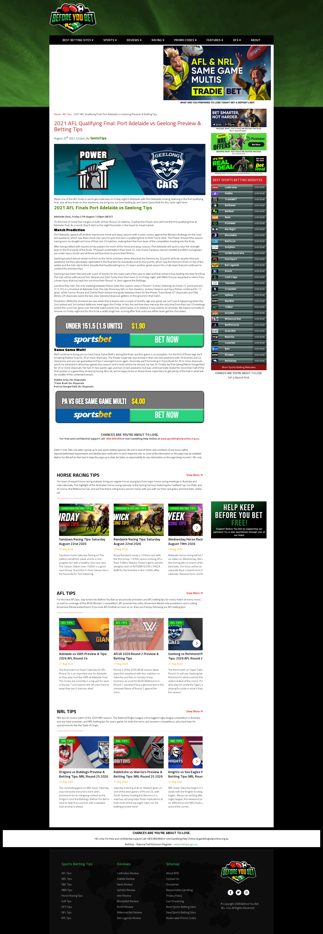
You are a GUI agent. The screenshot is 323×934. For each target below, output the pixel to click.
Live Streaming (175, 901)
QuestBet (230, 331)
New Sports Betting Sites (181, 912)
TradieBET (231, 199)
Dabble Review (126, 879)
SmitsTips (98, 138)
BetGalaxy (230, 361)
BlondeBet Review (128, 901)
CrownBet (230, 289)
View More (193, 475)
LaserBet (230, 343)
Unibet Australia (234, 253)
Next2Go (229, 337)
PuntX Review (125, 907)
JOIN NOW (259, 187)
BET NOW (167, 340)
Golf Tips (66, 901)
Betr (227, 349)
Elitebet (229, 355)
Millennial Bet (233, 319)
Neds (228, 217)
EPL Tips (66, 918)
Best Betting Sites (77, 40)
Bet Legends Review (129, 918)
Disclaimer (172, 884)
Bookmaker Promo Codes (181, 918)
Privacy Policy (174, 895)
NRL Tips (66, 879)
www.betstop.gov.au (185, 844)
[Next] (197, 528)
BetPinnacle (232, 325)
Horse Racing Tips (72, 895)
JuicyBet (229, 313)
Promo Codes (184, 40)
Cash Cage (231, 277)
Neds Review (125, 884)
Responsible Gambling (179, 890)
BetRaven (230, 205)
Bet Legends (232, 265)
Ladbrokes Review (128, 873)
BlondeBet (231, 235)
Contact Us (172, 879)
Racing (157, 40)
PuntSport (231, 259)
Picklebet (230, 223)
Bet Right (230, 229)
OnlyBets (230, 247)
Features (214, 40)
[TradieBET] (239, 131)
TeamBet (230, 283)
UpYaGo (229, 295)
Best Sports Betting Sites (181, 907)
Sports (109, 40)
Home (57, 114)
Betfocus (230, 241)
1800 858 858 (113, 438)
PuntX (228, 271)
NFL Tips (66, 912)
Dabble (229, 193)
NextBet (229, 301)
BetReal (229, 211)
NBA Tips (66, 890)
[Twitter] (238, 892)
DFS (236, 40)
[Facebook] (230, 892)
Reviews (133, 40)
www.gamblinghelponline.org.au (180, 438)
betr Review (124, 895)
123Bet (229, 307)
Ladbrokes (231, 187)
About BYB (172, 873)
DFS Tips (66, 907)
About (255, 40)
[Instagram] (246, 892)
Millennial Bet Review (129, 912)
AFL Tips (67, 114)
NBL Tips (66, 884)
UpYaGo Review (126, 890)
